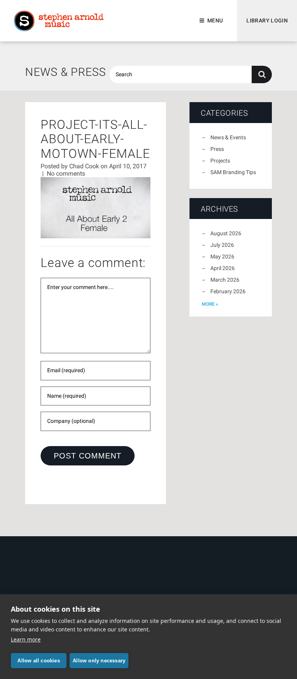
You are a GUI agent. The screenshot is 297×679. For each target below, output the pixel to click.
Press (217, 149)
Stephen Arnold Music (59, 20)
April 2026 (222, 268)
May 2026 (222, 256)
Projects (220, 160)
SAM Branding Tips (233, 172)
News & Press (65, 72)
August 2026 (225, 233)
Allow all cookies (38, 661)
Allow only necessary (99, 661)
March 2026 (224, 280)
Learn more (26, 639)
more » (210, 304)
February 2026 (228, 291)
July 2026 (222, 245)
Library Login (267, 20)
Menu (215, 20)
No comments (66, 173)
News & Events (228, 137)
